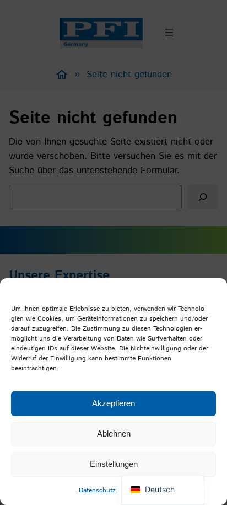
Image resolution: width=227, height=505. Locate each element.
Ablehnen (114, 433)
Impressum (137, 490)
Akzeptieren (113, 403)
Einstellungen (114, 464)
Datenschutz (97, 490)
